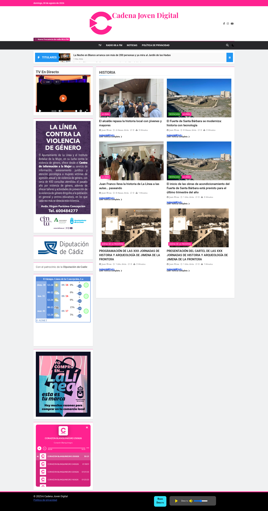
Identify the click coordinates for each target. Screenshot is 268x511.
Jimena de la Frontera (112, 244)
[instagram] (228, 24)
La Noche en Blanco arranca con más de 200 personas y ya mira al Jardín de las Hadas (122, 55)
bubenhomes (106, 135)
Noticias (132, 45)
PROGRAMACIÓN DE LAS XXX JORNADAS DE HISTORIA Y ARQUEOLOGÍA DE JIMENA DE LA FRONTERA (129, 255)
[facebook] (224, 24)
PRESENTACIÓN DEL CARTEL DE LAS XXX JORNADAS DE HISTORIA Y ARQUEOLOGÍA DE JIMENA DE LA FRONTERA (197, 255)
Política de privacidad (45, 500)
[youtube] (232, 24)
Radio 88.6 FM (114, 45)
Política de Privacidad (156, 45)
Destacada (174, 114)
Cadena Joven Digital (145, 15)
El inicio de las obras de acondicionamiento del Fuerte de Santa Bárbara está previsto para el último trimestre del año (198, 188)
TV (99, 45)
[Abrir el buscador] (227, 45)
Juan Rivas (107, 130)
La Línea (105, 114)
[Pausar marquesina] (229, 57)
